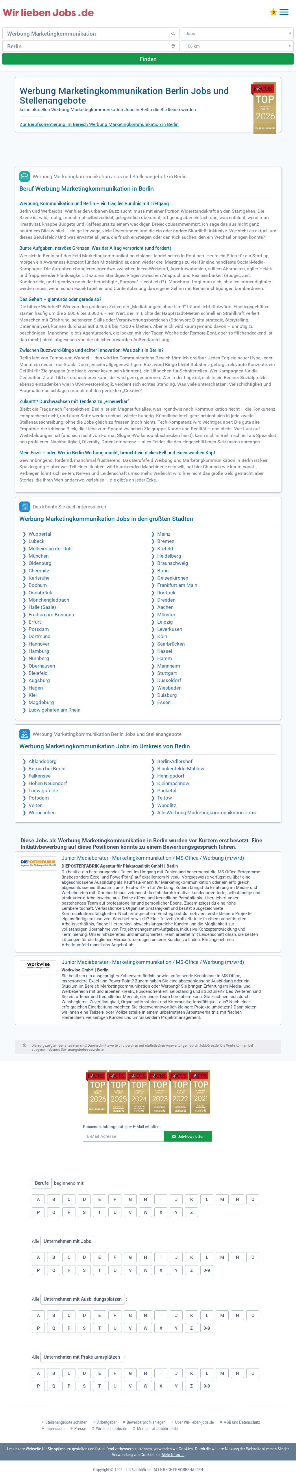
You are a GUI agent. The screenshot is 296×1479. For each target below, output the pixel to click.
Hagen (36, 688)
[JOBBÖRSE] (48, 12)
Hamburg (39, 651)
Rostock (166, 593)
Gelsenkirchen (172, 578)
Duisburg (167, 695)
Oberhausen (42, 666)
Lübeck (37, 541)
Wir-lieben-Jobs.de (111, 1428)
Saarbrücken (171, 644)
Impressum (54, 1428)
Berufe (42, 1183)
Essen (164, 702)
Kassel (164, 651)
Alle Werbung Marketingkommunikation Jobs (206, 812)
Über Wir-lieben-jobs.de (194, 1422)
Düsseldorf (169, 680)
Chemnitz (39, 571)
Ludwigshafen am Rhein (54, 710)
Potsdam (39, 629)
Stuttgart (167, 673)
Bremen (165, 541)
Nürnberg (39, 658)
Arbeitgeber (107, 1422)
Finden (148, 59)
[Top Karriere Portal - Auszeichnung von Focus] (148, 1093)
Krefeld (165, 549)
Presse (80, 1428)
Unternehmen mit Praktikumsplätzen (82, 1357)
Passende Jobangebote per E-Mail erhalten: (121, 1126)
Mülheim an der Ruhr (51, 549)
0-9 (207, 1270)
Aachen (165, 607)
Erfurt (35, 622)
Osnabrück (40, 593)
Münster (166, 615)
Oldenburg (40, 563)
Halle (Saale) (42, 607)
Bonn (163, 571)
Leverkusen (169, 629)
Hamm (164, 658)
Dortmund (40, 636)
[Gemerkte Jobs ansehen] (273, 12)
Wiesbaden (169, 688)
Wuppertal (40, 534)
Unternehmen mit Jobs (67, 1241)
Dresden (166, 600)
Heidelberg (169, 556)
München (39, 556)
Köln (162, 636)
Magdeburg (41, 702)
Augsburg (39, 680)
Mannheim (168, 666)
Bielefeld (38, 673)
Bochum (38, 585)
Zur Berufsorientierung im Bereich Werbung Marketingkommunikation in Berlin (99, 124)
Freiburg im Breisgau (51, 615)
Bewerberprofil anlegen (146, 1422)
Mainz (163, 534)
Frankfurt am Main (177, 585)
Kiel (33, 695)
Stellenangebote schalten (66, 1422)
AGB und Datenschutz (242, 1422)
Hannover (39, 644)
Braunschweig (172, 563)
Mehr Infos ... (173, 1454)
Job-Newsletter (191, 1136)
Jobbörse (142, 1469)
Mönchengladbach (49, 600)
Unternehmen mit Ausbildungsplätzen (83, 1299)
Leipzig (165, 622)
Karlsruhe (39, 578)
